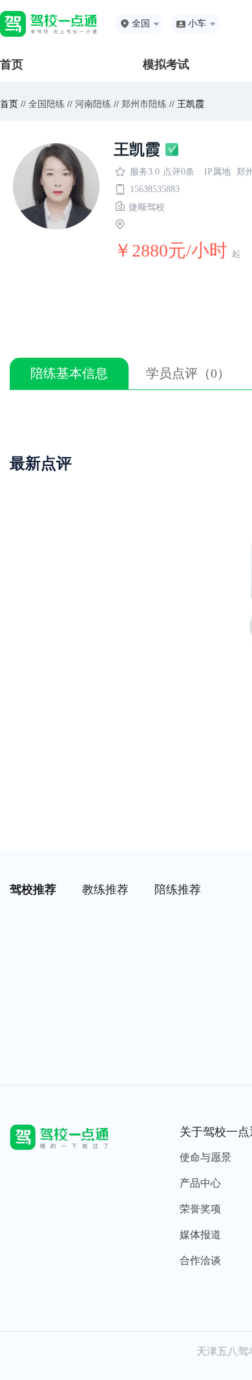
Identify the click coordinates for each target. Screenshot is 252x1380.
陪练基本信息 (69, 373)
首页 (11, 64)
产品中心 (200, 1183)
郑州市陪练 (144, 104)
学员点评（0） (188, 373)
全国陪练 (46, 104)
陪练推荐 (177, 889)
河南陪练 (93, 104)
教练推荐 (105, 889)
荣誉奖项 (200, 1208)
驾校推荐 (33, 889)
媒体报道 (200, 1234)
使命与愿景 (205, 1157)
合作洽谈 (200, 1260)
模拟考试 (166, 64)
